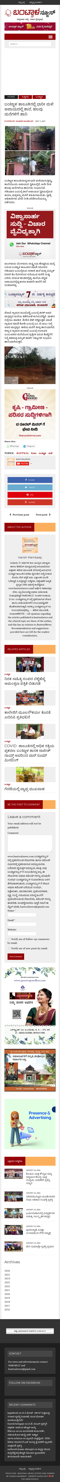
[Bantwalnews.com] (30, 14)
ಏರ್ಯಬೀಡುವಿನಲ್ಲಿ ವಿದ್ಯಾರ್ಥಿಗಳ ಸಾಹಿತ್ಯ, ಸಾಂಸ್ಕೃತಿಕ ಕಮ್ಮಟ (40, 1215)
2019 (7, 1297)
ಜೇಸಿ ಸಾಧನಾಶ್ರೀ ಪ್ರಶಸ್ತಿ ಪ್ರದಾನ (40, 1246)
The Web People (29, 1479)
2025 (7, 1274)
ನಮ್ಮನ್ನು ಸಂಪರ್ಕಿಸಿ (35, 2)
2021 (7, 1290)
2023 (7, 1282)
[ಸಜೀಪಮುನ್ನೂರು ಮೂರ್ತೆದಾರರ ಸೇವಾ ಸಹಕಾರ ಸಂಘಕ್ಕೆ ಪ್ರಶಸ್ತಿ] (13, 1199)
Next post (41, 514)
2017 (7, 1305)
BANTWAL (22, 453)
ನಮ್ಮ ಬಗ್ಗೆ (21, 2)
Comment (13, 833)
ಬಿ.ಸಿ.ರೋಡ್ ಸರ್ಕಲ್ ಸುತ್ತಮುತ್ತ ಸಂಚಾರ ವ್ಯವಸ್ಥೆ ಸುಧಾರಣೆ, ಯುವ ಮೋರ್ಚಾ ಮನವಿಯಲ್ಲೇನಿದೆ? (29, 1416)
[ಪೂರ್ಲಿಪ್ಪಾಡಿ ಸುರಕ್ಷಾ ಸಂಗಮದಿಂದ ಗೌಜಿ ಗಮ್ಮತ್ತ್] (13, 1232)
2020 (7, 1294)
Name (11, 910)
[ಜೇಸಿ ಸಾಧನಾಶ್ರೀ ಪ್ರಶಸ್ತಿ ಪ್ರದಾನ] (13, 1249)
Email (11, 920)
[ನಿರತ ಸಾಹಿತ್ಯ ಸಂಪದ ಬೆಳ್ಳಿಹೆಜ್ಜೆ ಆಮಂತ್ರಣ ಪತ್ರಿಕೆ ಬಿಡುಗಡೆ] (30, 670)
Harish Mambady (24, 121)
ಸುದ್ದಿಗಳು (25, 96)
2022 (7, 1286)
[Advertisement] (30, 72)
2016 (7, 1309)
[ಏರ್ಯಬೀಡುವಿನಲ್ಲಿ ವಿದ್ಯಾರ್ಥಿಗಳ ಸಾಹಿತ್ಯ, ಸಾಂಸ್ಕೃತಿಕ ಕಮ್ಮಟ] (13, 1216)
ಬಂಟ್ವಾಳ (42, 453)
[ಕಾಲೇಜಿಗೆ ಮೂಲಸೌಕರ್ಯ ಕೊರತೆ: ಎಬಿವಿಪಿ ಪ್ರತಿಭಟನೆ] (30, 703)
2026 (7, 1270)
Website (12, 929)
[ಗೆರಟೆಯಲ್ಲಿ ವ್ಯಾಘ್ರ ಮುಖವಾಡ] (30, 780)
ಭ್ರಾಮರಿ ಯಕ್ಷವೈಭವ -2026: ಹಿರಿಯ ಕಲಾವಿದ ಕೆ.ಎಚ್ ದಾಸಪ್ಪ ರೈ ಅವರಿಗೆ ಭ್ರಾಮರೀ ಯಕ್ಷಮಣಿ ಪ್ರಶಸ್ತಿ (30, 1442)
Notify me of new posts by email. (29, 948)
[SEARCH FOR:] (30, 43)
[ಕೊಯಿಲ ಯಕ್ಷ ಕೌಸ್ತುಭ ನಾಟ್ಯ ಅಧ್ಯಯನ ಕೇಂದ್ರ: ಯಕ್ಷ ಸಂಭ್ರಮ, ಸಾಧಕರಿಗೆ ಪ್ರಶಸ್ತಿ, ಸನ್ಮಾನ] (13, 1176)
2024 (7, 1278)
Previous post (21, 514)
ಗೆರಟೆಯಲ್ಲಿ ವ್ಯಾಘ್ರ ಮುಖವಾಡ (24, 789)
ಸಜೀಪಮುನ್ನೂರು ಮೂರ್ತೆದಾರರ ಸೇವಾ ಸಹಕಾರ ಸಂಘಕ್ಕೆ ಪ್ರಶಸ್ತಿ (40, 1198)
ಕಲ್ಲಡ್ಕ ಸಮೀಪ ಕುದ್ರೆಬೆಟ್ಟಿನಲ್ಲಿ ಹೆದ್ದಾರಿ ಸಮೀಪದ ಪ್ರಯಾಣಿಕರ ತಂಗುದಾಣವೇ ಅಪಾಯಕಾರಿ (29, 1453)
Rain (33, 453)
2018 (7, 1301)
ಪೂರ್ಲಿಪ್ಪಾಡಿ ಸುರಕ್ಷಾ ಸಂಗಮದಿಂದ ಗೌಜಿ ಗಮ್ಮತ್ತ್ (38, 1231)
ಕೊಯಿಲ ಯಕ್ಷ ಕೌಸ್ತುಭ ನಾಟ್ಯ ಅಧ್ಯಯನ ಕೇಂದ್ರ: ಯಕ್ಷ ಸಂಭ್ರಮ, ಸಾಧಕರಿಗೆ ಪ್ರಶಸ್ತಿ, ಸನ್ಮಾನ (39, 1178)
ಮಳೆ (50, 453)
